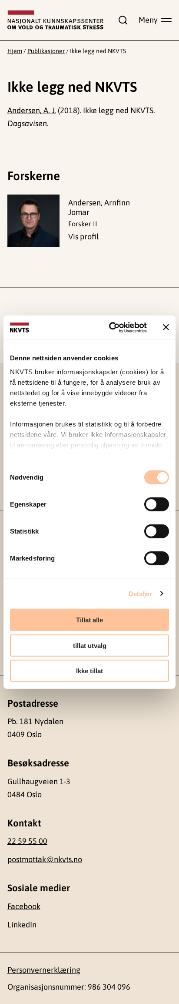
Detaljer (140, 593)
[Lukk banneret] (166, 327)
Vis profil (83, 236)
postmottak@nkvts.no (44, 859)
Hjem (14, 50)
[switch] (156, 504)
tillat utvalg (89, 645)
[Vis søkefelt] (121, 20)
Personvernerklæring (43, 969)
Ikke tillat (89, 671)
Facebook (23, 906)
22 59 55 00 (27, 841)
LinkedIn (21, 924)
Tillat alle (89, 620)
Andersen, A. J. (31, 110)
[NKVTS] (55, 20)
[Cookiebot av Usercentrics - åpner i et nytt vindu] (111, 327)
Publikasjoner (46, 50)
